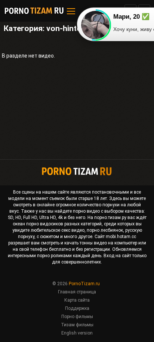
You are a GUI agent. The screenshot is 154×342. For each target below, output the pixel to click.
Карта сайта (77, 300)
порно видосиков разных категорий (64, 224)
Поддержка (77, 308)
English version (77, 333)
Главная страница (77, 292)
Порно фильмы (77, 316)
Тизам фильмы (77, 324)
